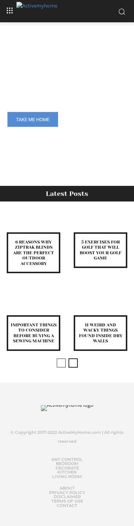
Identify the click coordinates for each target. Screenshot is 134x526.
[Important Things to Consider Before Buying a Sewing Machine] (33, 304)
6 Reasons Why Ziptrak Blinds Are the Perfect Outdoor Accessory (33, 252)
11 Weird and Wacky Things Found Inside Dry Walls (100, 332)
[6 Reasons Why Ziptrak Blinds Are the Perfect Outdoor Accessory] (33, 221)
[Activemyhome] (67, 11)
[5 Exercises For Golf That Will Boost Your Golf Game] (100, 221)
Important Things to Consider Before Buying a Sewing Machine (34, 332)
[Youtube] (79, 416)
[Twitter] (64, 416)
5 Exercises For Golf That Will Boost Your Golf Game (100, 250)
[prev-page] (61, 363)
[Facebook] (49, 416)
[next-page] (73, 363)
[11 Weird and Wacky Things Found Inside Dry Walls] (100, 304)
